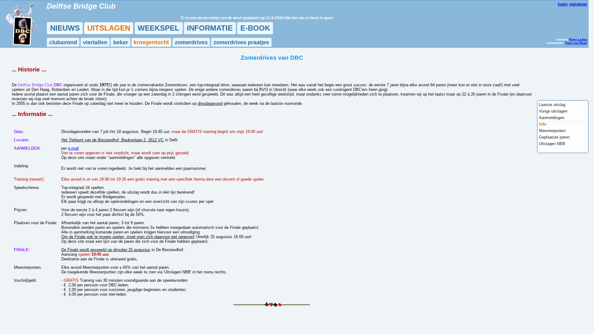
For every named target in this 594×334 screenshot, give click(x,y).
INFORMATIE (210, 28)
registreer (578, 4)
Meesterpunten (552, 130)
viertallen (95, 42)
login (563, 4)
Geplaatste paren (554, 137)
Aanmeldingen (551, 117)
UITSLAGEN (108, 28)
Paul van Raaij (576, 43)
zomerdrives (191, 42)
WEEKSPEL (158, 28)
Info (542, 124)
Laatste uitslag (552, 104)
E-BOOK (255, 28)
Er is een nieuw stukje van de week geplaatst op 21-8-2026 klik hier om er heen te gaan (251, 18)
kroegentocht (151, 42)
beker (120, 42)
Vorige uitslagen (553, 111)
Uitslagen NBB (552, 143)
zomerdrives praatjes (241, 42)
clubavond (63, 42)
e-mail (73, 148)
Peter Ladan (578, 39)
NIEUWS (65, 28)
